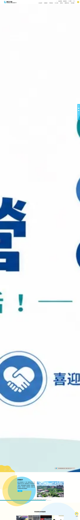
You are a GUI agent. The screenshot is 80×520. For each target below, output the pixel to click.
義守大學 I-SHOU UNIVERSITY (10, 2)
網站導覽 (60, 1)
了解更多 (20, 491)
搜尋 (71, 1)
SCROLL (78, 113)
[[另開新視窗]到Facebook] (78, 106)
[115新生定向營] (40, 238)
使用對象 (65, 1)
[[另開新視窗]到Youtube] (78, 110)
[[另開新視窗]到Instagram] (78, 108)
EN (74, 1)
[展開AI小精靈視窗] (77, 514)
